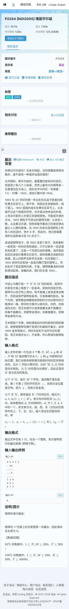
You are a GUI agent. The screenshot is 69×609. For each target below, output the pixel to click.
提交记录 (13, 77)
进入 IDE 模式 (56, 159)
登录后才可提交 (15, 38)
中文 (41, 159)
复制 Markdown (25, 159)
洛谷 (61, 65)
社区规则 (41, 589)
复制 (60, 456)
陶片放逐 (28, 589)
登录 (39, 5)
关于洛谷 (9, 585)
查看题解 (30, 77)
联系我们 (48, 585)
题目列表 (25, 4)
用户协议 (35, 585)
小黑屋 (60, 585)
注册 (44, 5)
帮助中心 (22, 585)
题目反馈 (46, 77)
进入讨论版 (57, 115)
